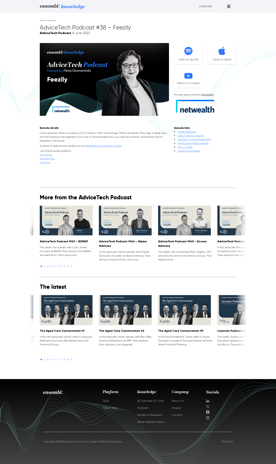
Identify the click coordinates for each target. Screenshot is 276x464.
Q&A (106, 400)
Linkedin (207, 401)
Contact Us (81, 441)
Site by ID (227, 441)
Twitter (208, 406)
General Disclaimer (189, 150)
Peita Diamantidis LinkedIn (193, 143)
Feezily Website (187, 131)
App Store (46, 154)
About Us (178, 400)
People (176, 407)
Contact (177, 414)
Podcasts (52, 20)
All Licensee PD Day (150, 400)
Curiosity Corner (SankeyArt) (194, 139)
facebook (207, 412)
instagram (207, 417)
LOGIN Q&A (205, 6)
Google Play (47, 158)
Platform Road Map (110, 441)
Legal (93, 441)
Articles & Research (149, 414)
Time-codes (185, 147)
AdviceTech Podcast (55, 33)
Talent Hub (110, 407)
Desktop (45, 162)
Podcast (142, 407)
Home (43, 20)
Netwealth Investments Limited (103, 145)
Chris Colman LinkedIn (191, 135)
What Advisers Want (150, 422)
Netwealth (207, 94)
